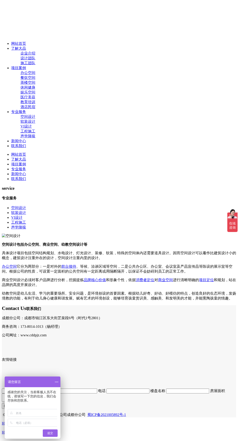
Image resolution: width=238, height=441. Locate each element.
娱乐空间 (27, 92)
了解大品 (18, 48)
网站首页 (18, 43)
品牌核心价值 (95, 280)
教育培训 (27, 102)
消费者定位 (145, 280)
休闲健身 (27, 87)
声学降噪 (27, 136)
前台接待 (68, 266)
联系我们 (18, 146)
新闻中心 (18, 141)
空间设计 (27, 117)
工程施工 (27, 131)
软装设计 (27, 121)
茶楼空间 (27, 82)
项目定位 (206, 280)
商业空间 (165, 280)
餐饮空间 (27, 78)
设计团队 (27, 58)
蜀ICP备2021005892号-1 (106, 415)
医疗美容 (27, 97)
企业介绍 (27, 53)
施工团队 (27, 63)
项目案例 (18, 68)
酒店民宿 (27, 107)
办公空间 (27, 73)
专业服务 (18, 112)
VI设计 (26, 126)
